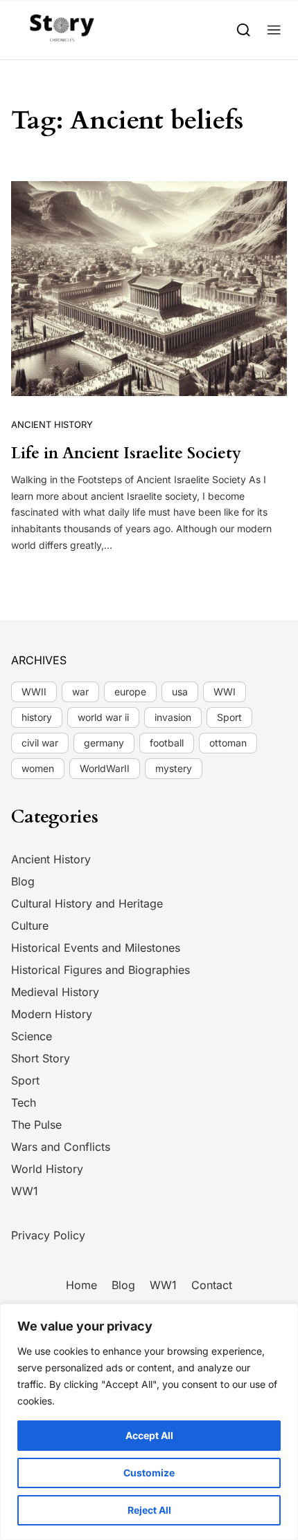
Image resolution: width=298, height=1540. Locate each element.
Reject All (149, 1510)
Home (81, 1285)
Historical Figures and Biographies (100, 970)
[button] (274, 29)
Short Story (40, 1058)
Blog (23, 881)
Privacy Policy (48, 1235)
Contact (211, 1285)
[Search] (243, 29)
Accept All (149, 1435)
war (80, 691)
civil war (39, 743)
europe (130, 691)
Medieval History (55, 992)
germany (104, 743)
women (37, 768)
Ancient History (52, 424)
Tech (23, 1102)
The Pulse (36, 1124)
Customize (149, 1472)
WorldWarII (105, 768)
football (167, 743)
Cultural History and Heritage (87, 903)
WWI (224, 691)
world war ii (103, 717)
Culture (30, 925)
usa (180, 691)
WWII (33, 691)
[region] (149, 1422)
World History (47, 1169)
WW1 (24, 1191)
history (36, 717)
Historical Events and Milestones (95, 948)
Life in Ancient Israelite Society (126, 453)
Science (31, 1036)
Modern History (51, 1014)
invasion (173, 717)
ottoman (228, 743)
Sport (229, 717)
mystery (173, 768)
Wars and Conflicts (60, 1147)
